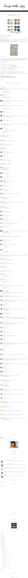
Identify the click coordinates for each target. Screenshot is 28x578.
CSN (13, 68)
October (3, 541)
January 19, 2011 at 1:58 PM (6, 186)
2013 (2, 536)
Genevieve (3, 388)
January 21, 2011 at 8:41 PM (6, 415)
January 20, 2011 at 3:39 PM (6, 351)
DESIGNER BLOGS (16, 577)
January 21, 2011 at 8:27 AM (6, 395)
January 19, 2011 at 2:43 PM (6, 194)
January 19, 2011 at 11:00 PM (6, 282)
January (3, 549)
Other (21, 82)
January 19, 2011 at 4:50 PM (6, 233)
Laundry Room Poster (4, 551)
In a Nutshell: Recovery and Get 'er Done (6, 552)
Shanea (3, 248)
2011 (2, 538)
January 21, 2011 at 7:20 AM (6, 386)
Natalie (3, 235)
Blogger (15, 572)
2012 (2, 537)
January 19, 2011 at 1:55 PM (6, 174)
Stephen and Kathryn (4, 295)
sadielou (3, 348)
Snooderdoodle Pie (4, 562)
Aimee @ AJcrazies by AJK (5, 362)
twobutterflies (4, 312)
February (3, 548)
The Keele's (3, 405)
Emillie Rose (3, 374)
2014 (2, 535)
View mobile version (14, 435)
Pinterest (18, 82)
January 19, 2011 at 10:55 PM (6, 271)
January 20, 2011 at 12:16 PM (6, 340)
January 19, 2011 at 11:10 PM (6, 293)
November (3, 540)
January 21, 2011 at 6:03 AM (6, 372)
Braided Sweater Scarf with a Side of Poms (6, 565)
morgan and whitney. (4, 316)
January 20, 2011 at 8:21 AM (6, 310)
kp (2, 99)
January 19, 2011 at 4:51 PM (6, 237)
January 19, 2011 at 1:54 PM (6, 170)
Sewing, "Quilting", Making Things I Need (6, 564)
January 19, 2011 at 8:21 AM (6, 92)
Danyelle (3, 210)
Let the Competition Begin (4, 550)
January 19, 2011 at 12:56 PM (6, 145)
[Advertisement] (14, 428)
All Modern (23, 67)
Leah (2, 196)
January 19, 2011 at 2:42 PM (6, 190)
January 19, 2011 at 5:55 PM (6, 252)
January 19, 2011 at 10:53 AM (6, 102)
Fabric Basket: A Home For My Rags (5, 560)
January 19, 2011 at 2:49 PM (6, 208)
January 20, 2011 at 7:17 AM (6, 297)
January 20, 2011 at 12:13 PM (6, 332)
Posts (2, 485)
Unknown (3, 413)
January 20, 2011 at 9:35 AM (6, 328)
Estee (3, 330)
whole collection (10, 41)
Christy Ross (3, 239)
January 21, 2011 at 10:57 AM (6, 407)
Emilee (3, 269)
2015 (2, 534)
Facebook (13, 82)
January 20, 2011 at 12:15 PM (6, 336)
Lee (2, 134)
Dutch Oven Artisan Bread (5, 467)
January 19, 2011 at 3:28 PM (6, 216)
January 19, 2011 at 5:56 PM (6, 256)
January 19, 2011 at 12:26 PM (6, 117)
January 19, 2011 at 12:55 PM (6, 137)
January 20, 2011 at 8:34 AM (6, 314)
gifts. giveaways (17, 84)
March (2, 547)
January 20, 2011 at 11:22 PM (6, 368)
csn (14, 84)
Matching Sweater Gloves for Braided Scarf (6, 563)
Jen (2, 147)
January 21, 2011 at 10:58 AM (6, 411)
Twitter (15, 82)
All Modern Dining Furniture (6, 72)
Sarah (3, 110)
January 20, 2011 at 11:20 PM (6, 364)
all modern (12, 84)
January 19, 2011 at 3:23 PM (6, 212)
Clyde (3, 104)
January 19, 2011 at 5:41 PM (6, 241)
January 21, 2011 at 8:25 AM (6, 391)
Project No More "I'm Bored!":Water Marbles (7, 471)
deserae (3, 188)
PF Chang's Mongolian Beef (5, 553)
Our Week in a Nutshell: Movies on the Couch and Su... (7, 561)
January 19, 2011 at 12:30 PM (6, 125)
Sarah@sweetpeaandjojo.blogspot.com (7, 370)
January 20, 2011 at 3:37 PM (6, 346)
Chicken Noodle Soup (4, 566)
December (3, 539)
